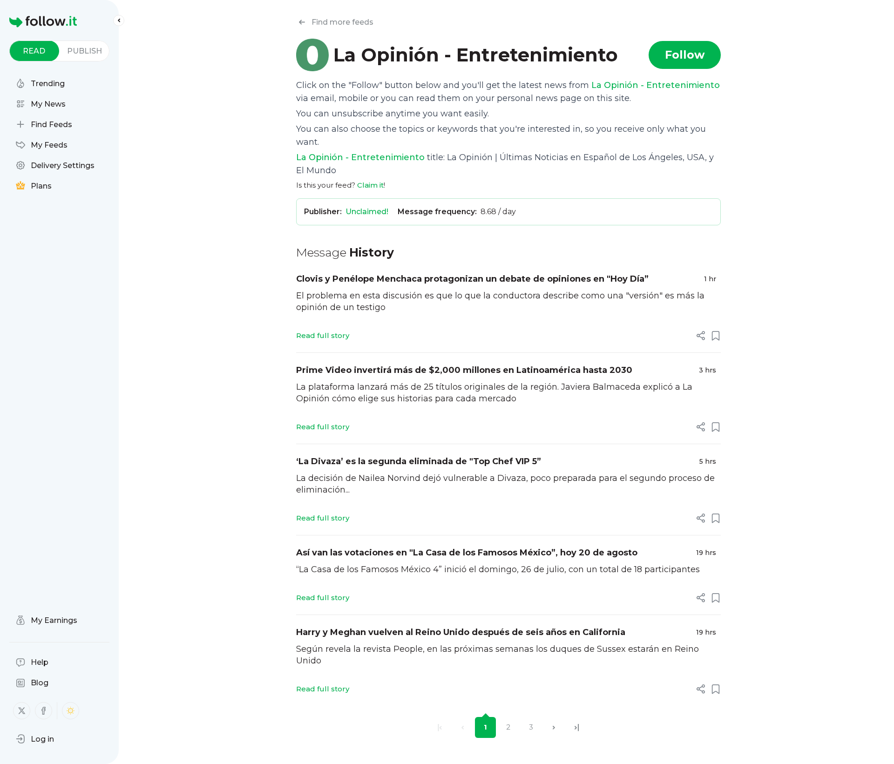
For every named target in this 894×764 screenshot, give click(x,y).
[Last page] (576, 727)
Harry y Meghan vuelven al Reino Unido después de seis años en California (460, 632)
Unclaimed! (366, 211)
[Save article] (716, 336)
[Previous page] (462, 727)
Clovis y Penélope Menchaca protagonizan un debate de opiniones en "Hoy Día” (472, 279)
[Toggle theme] (70, 711)
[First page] (439, 727)
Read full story (322, 335)
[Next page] (553, 727)
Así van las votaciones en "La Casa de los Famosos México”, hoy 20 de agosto (466, 553)
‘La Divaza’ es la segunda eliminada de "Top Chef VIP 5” (418, 461)
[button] (35, 739)
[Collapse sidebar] (118, 20)
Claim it (370, 185)
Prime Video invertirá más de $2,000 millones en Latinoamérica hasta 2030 (464, 370)
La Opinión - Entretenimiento (655, 85)
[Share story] (701, 336)
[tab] (34, 51)
